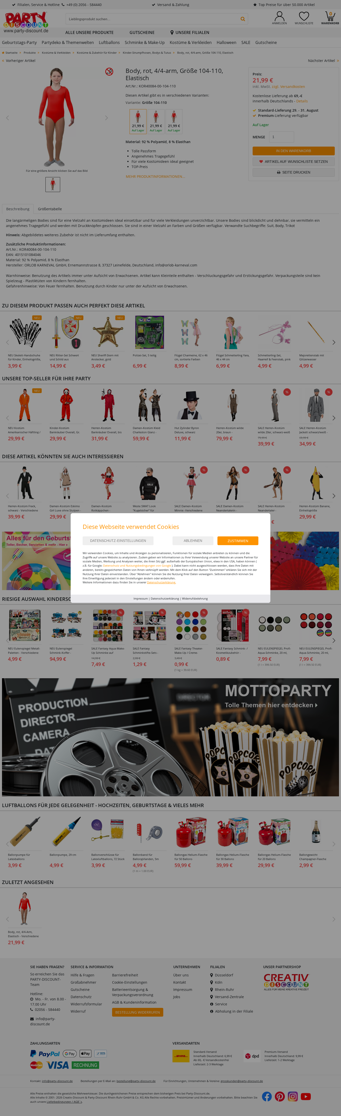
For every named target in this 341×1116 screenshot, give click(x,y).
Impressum (141, 598)
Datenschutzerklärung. (161, 582)
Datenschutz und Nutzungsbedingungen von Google (137, 565)
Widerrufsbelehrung (195, 598)
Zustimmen (238, 540)
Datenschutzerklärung (165, 598)
